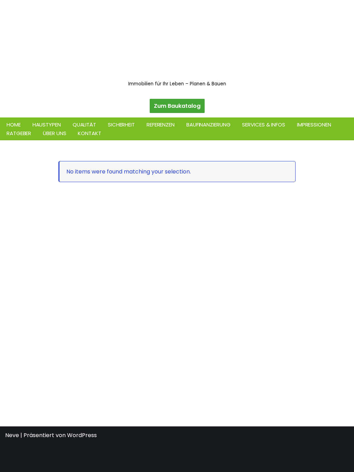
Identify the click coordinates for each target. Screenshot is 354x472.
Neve (12, 435)
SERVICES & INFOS (263, 124)
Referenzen (161, 124)
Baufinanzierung (208, 124)
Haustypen (46, 124)
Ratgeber (19, 133)
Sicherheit (121, 124)
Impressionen (314, 124)
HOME (14, 124)
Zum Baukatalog (177, 106)
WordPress (82, 435)
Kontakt (89, 133)
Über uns (54, 133)
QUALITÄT (84, 124)
